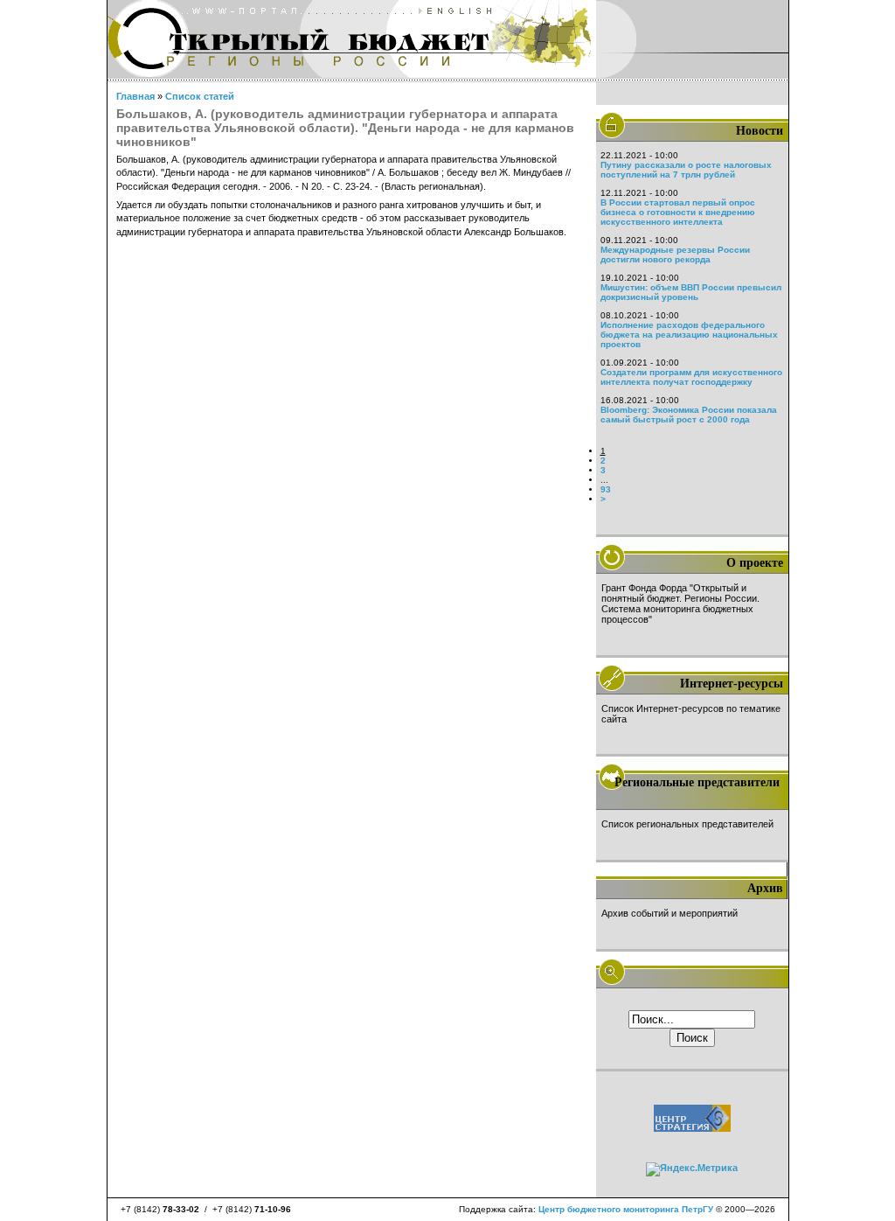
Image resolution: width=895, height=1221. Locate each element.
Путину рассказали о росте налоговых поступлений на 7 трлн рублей (686, 169)
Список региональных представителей (687, 824)
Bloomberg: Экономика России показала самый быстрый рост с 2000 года (688, 414)
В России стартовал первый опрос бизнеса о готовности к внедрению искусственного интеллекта (677, 212)
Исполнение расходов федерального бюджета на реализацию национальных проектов (689, 334)
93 (605, 489)
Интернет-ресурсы (731, 683)
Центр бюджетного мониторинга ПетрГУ (625, 1209)
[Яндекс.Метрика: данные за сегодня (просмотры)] (692, 1169)
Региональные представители (697, 782)
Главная (135, 96)
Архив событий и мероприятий (669, 913)
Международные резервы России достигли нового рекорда (675, 254)
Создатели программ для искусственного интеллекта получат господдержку (691, 377)
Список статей (199, 96)
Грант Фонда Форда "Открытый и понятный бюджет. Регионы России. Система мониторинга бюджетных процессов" (680, 603)
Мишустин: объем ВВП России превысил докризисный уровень (690, 292)
